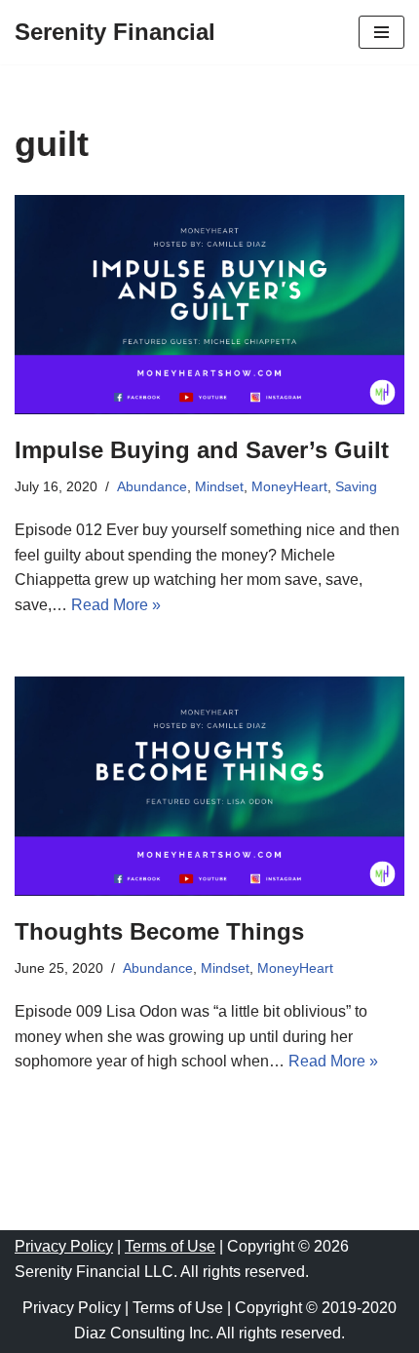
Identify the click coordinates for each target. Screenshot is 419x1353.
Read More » (116, 605)
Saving (356, 486)
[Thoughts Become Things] (209, 786)
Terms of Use (170, 1246)
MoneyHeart (289, 486)
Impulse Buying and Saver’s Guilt (202, 450)
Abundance (152, 486)
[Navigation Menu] (381, 32)
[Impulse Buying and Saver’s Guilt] (209, 304)
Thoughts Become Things (159, 931)
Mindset (219, 486)
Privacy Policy (64, 1246)
